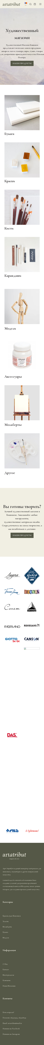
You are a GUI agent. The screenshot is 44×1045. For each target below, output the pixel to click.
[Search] (30, 4)
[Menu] (40, 4)
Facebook (16, 1028)
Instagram (16, 1034)
